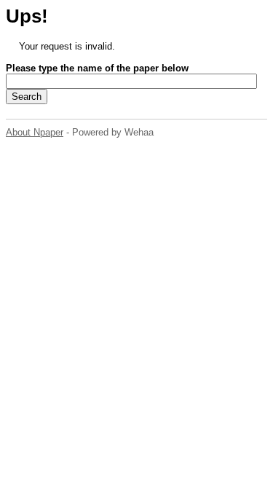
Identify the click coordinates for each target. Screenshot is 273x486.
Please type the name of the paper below (97, 68)
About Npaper (34, 132)
